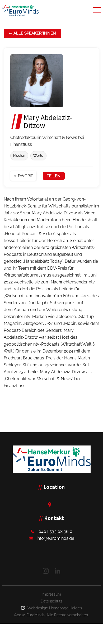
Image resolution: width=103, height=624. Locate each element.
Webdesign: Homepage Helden (54, 608)
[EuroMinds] (52, 459)
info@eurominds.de (55, 538)
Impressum (51, 594)
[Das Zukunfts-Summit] (20, 10)
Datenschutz (51, 601)
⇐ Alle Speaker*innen (32, 33)
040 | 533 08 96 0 (55, 531)
